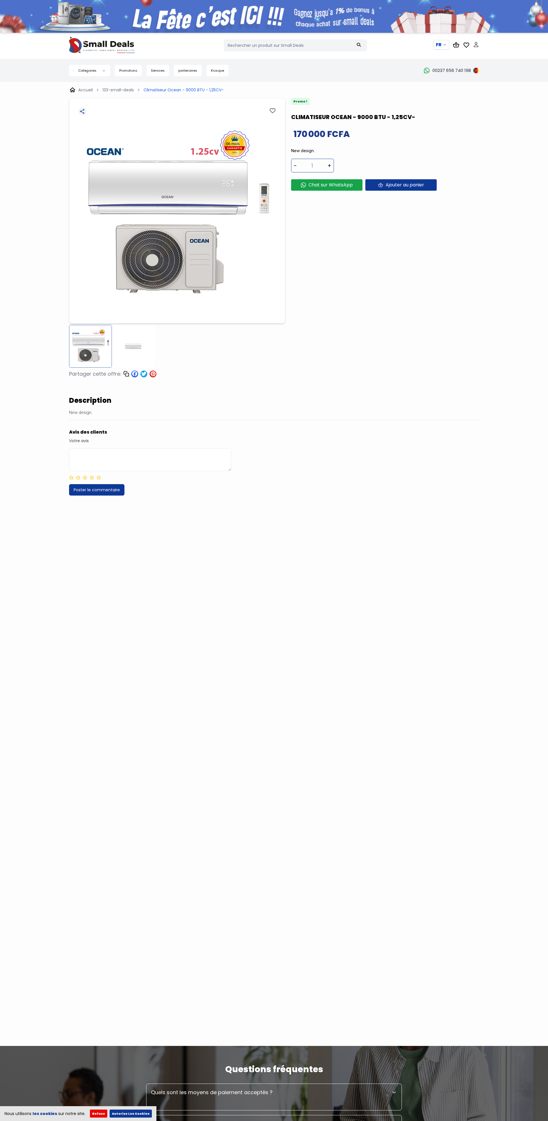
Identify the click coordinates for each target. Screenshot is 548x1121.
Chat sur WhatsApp (331, 185)
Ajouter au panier (405, 185)
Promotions (128, 70)
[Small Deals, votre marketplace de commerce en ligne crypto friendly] (112, 44)
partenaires (187, 70)
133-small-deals (118, 90)
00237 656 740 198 (451, 70)
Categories (87, 70)
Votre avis (79, 441)
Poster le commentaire (97, 490)
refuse (98, 1113)
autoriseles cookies (131, 1113)
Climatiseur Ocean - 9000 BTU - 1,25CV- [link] (184, 90)
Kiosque (217, 70)
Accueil (85, 90)
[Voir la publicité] (274, 16)
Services (158, 70)
